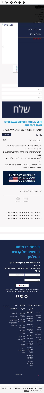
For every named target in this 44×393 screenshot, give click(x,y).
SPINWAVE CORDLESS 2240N (30, 363)
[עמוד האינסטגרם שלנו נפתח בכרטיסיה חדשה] (19, 2)
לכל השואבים (30, 368)
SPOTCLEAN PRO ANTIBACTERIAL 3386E (21, 339)
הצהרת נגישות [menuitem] (40, 21)
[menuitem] (22, 7)
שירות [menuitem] (42, 12)
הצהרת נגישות (38, 335)
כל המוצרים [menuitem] (37, 38)
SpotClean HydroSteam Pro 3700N (22, 315)
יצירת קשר (39, 320)
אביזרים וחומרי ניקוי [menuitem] (34, 29)
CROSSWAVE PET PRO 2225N (30, 330)
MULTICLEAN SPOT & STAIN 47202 (21, 321)
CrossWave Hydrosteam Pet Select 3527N (30, 350)
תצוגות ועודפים (13, 316)
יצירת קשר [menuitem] (41, 17)
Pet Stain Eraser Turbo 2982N (22, 350)
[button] (6, 134)
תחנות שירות (38, 313)
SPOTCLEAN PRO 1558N (22, 326)
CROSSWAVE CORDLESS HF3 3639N (30, 357)
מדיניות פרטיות (38, 332)
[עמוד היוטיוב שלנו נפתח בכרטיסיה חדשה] (23, 2)
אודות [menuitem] (42, 10)
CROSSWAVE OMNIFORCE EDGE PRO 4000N (30, 319)
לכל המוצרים (14, 313)
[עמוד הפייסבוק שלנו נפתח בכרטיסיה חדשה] (15, 2)
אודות (40, 310)
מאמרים (39, 345)
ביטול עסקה (38, 342)
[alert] (22, 179)
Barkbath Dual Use (22, 345)
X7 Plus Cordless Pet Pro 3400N (30, 343)
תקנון (40, 323)
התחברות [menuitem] (41, 19)
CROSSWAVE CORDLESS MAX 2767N (30, 337)
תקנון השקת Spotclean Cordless (38, 327)
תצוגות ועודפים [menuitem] (35, 34)
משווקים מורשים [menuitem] (39, 15)
